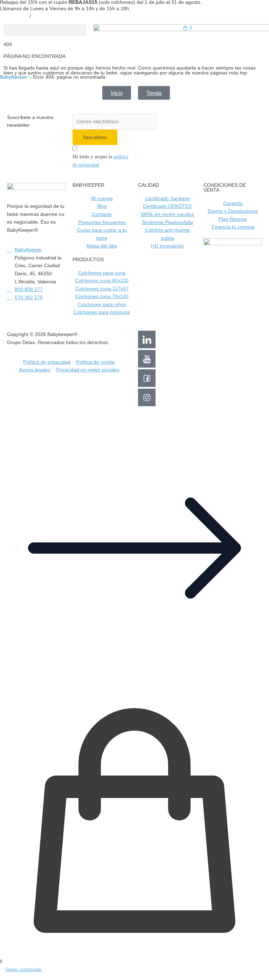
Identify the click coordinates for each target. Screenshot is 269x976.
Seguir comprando (23, 969)
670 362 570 (46, 16)
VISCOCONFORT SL (105, 334)
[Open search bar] (224, 42)
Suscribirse (95, 137)
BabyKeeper (13, 77)
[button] (45, 30)
